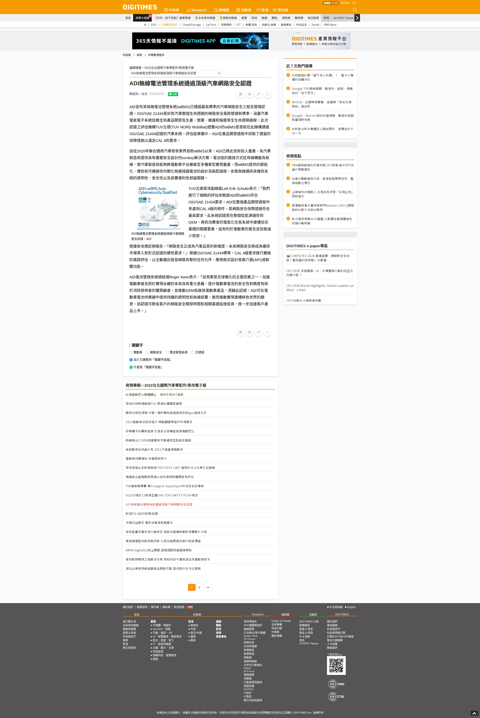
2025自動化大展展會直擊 (303, 300)
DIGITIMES (342, 614)
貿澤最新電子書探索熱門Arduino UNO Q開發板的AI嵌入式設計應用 (323, 207)
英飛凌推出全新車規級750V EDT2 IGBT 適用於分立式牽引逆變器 (170, 467)
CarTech (211, 24)
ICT (238, 24)
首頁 (128, 18)
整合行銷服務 (335, 640)
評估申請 (344, 2)
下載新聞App (334, 654)
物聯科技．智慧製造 (164, 655)
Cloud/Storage (192, 24)
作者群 (275, 631)
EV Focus (249, 638)
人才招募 (332, 643)
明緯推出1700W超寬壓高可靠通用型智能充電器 (158, 440)
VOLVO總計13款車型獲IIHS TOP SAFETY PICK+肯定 (162, 495)
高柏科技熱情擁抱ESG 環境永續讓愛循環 (154, 403)
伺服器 (248, 678)
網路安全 (156, 352)
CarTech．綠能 (162, 628)
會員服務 (332, 625)
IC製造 (248, 696)
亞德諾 (199, 352)
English (351, 607)
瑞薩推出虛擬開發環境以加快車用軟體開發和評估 (160, 477)
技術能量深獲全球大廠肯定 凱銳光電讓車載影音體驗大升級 (166, 532)
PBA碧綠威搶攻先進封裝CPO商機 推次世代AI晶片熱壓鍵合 (323, 167)
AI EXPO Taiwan (344, 18)
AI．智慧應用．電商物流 (167, 636)
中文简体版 (336, 607)
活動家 (246, 9)
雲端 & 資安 (306, 628)
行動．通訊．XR (162, 632)
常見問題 (179, 607)
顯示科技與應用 (253, 700)
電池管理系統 (179, 352)
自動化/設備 (269, 24)
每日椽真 (313, 18)
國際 (193, 636)
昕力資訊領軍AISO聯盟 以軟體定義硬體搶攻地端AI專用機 (322, 221)
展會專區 (286, 24)
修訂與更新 (129, 647)
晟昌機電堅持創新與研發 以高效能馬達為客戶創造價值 (163, 541)
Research (199, 9)
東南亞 (194, 625)
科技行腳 (277, 628)
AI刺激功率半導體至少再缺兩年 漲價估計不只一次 (323, 131)
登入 (354, 2)
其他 (301, 640)
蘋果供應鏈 (230, 18)
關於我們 (128, 607)
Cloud (247, 668)
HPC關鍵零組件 (253, 625)
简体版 (335, 2)
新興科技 (249, 642)
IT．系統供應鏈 (162, 643)
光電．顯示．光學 (163, 647)
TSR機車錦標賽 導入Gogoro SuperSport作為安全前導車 (165, 486)
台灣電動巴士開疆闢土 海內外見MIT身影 (155, 394)
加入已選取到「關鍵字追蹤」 (153, 359)
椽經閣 (224, 9)
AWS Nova (330, 24)
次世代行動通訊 (253, 664)
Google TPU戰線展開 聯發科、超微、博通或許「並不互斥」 (322, 91)
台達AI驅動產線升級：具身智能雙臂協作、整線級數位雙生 (323, 180)
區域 (254, 18)
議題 (264, 18)
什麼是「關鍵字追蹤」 (149, 367)
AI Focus (249, 671)
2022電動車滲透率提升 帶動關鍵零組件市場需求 (159, 422)
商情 (326, 18)
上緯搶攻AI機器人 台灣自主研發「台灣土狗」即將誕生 (323, 194)
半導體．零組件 (162, 625)
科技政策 (158, 651)
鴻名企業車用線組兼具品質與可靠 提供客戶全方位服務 (163, 568)
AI (145, 24)
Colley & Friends (281, 620)
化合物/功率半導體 (255, 632)
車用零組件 (250, 621)
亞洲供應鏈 (250, 646)
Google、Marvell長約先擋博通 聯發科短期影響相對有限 (323, 117)
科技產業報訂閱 (336, 632)
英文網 (283, 9)
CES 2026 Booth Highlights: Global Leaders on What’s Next (320, 287)
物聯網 (248, 657)
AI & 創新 (304, 636)
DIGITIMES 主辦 (309, 621)
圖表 (155, 658)
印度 (193, 628)
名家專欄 (277, 624)
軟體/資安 (251, 24)
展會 (125, 640)
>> (207, 587)
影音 (264, 9)
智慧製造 (249, 649)
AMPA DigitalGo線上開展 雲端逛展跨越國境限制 (159, 550)
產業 (244, 18)
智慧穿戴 (249, 685)
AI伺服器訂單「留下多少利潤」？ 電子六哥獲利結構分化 (323, 77)
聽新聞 (299, 18)
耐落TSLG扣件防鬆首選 (142, 513)
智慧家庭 (249, 653)
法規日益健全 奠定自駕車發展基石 (149, 522)
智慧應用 (226, 24)
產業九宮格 (129, 632)
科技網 (174, 9)
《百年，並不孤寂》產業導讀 (172, 18)
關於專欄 (277, 635)
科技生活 (301, 24)
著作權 (155, 607)
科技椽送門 (129, 636)
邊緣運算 (249, 628)
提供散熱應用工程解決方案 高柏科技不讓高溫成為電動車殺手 (168, 559)
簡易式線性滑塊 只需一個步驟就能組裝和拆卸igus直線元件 (166, 413)
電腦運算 (249, 674)
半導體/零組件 (169, 24)
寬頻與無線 (250, 661)
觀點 (274, 18)
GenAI (315, 24)
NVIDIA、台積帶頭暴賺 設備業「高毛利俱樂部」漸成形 (322, 104)
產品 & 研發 (306, 632)
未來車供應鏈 (206, 18)
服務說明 (142, 607)
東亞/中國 (196, 632)
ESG (153, 24)
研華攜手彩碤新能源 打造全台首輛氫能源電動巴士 (160, 431)
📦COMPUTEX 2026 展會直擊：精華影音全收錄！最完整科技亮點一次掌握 (318, 258)
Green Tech (251, 635)
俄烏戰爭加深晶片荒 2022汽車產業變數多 (154, 449)
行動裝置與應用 (253, 682)
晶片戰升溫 (129, 621)
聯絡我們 (332, 647)
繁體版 (327, 2)
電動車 (137, 352)
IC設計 (248, 692)
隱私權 (166, 607)
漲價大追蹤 (143, 17)
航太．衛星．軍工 (163, 640)
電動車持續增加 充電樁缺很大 (146, 458)
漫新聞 (286, 18)
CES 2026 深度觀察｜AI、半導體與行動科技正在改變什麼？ (319, 273)
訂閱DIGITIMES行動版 (340, 636)
